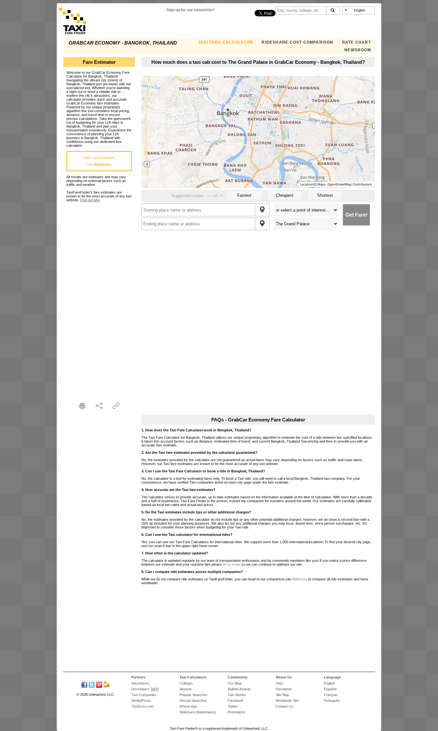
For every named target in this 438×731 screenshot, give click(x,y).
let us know (231, 564)
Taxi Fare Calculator (225, 42)
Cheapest (284, 195)
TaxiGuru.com (142, 706)
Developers (140, 689)
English (329, 683)
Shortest (325, 195)
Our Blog (234, 683)
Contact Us (284, 706)
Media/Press (141, 700)
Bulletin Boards (239, 689)
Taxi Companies (143, 695)
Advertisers (140, 683)
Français (331, 695)
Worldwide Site (287, 700)
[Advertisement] (99, 298)
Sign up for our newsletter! (190, 10)
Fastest (244, 195)
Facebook (235, 700)
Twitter (233, 706)
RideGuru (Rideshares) (198, 712)
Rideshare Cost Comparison (297, 42)
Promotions (236, 712)
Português (332, 700)
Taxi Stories (237, 695)
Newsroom (357, 50)
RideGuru (299, 579)
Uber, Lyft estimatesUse (99, 161)
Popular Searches (193, 695)
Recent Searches (193, 700)
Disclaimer (284, 689)
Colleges (186, 683)
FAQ (279, 683)
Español (330, 689)
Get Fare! (356, 215)
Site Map (282, 695)
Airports (186, 689)
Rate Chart (356, 42)
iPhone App (188, 706)
